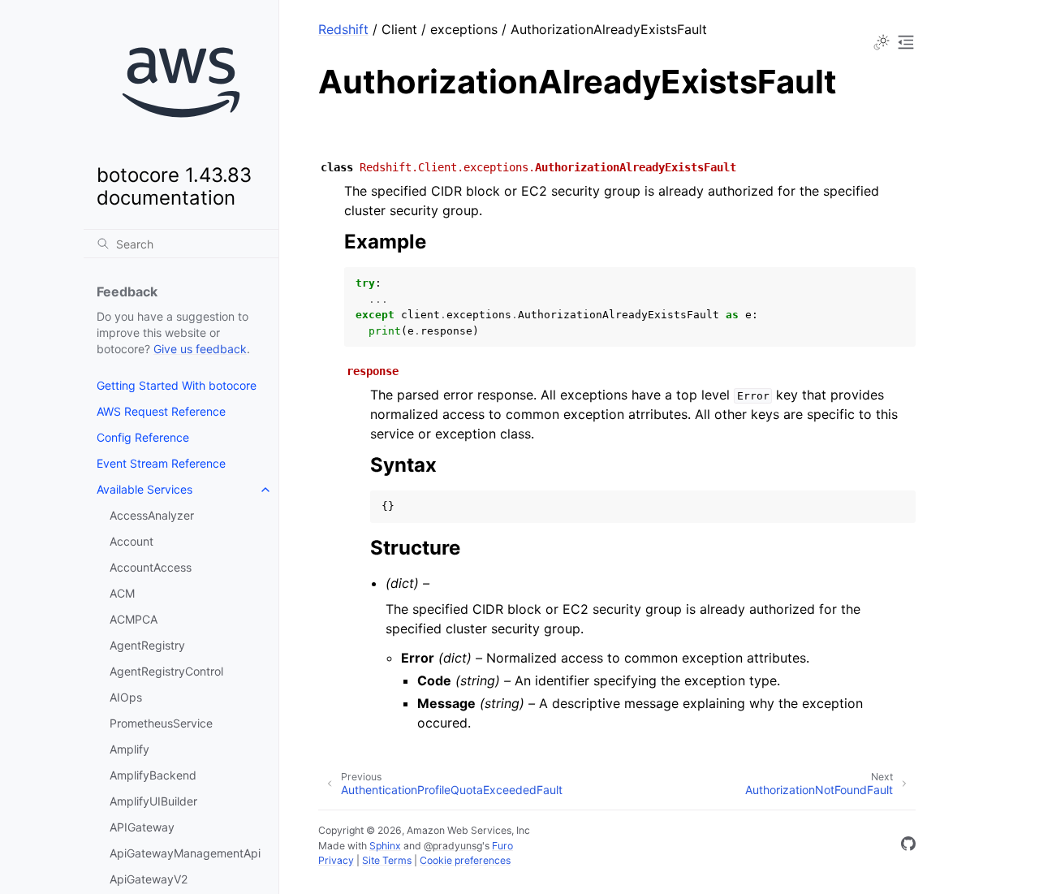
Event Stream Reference (161, 463)
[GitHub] (908, 846)
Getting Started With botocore (177, 385)
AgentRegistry (147, 645)
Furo (502, 846)
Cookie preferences (465, 860)
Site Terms (387, 860)
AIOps (126, 697)
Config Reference (143, 437)
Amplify (129, 749)
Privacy (336, 860)
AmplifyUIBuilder (153, 801)
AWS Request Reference (161, 411)
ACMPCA (133, 619)
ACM (122, 593)
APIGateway (142, 827)
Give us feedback (200, 349)
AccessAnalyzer (152, 515)
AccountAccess (151, 567)
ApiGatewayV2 (149, 879)
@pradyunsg (453, 846)
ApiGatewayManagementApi (185, 853)
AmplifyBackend (153, 775)
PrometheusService (161, 723)
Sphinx (385, 846)
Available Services (144, 489)
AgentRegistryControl (166, 671)
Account (131, 541)
